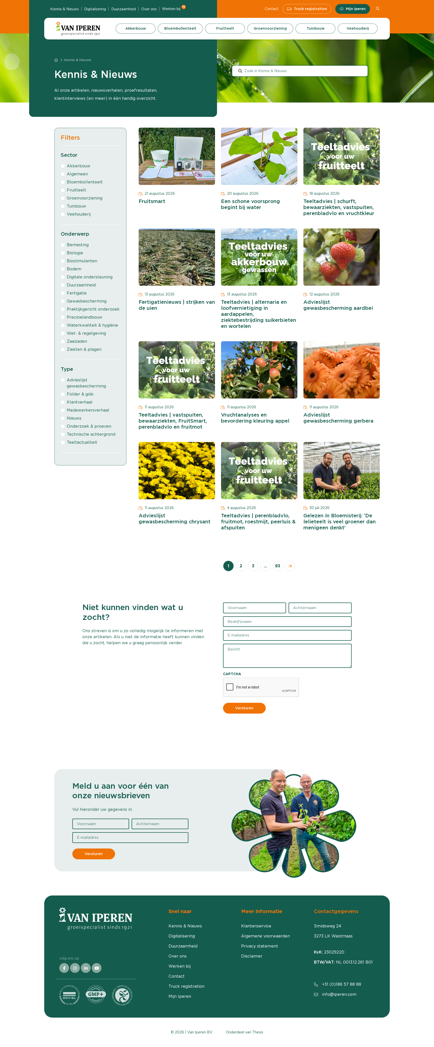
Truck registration (310, 9)
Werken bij (173, 8)
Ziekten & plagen (84, 349)
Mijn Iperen (356, 9)
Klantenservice (256, 926)
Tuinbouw (315, 28)
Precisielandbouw (84, 317)
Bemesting (78, 244)
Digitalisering (95, 9)
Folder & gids (80, 394)
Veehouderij (358, 28)
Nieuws (74, 418)
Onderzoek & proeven (89, 426)
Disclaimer (251, 956)
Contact (272, 9)
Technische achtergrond (91, 434)
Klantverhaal (79, 402)
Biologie (75, 253)
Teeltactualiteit (82, 442)
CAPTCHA (232, 674)
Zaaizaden (77, 341)
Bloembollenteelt (180, 28)
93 (277, 566)
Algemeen (77, 174)
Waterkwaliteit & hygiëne (92, 325)
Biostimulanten (82, 261)
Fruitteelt (225, 28)
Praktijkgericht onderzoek (93, 309)
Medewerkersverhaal (88, 410)
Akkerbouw (135, 28)
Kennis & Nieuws (64, 9)
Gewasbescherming (86, 301)
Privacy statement (259, 946)
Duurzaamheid (123, 9)
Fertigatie (77, 293)
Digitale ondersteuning (90, 277)
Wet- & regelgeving (86, 333)
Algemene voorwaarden (265, 936)
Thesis (257, 1032)
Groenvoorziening (270, 28)
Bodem (74, 269)
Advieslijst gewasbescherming (86, 383)
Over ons (149, 9)
